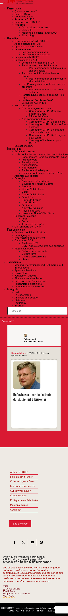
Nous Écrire (9, 596)
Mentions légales (19, 505)
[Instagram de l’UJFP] (41, 543)
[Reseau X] (23, 543)
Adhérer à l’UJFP (19, 472)
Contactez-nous (18, 495)
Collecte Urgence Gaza (22, 481)
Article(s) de (33, 340)
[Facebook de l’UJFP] (14, 543)
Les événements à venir (22, 486)
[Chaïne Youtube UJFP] (32, 543)
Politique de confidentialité (24, 500)
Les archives (20, 523)
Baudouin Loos (18, 353)
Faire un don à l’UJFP (21, 477)
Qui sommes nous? (20, 491)
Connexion (15, 510)
